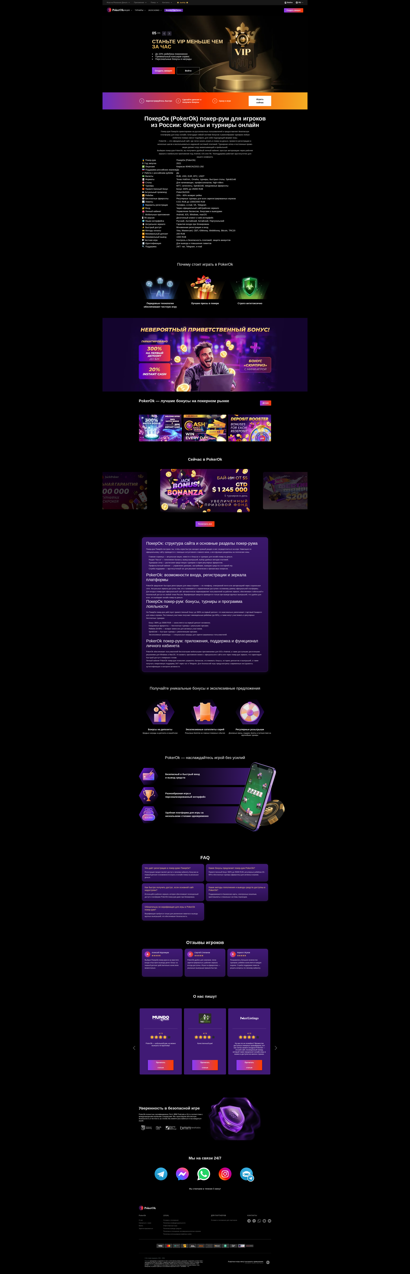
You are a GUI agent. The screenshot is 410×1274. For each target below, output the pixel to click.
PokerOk (147, 1261)
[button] (134, 1048)
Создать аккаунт (163, 71)
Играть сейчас (260, 101)
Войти (188, 71)
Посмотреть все (205, 524)
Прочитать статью (165, 1065)
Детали (266, 403)
